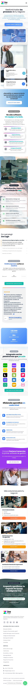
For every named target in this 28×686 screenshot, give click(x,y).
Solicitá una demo (14, 602)
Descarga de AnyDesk (8, 638)
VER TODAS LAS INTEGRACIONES (14, 390)
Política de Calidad (7, 680)
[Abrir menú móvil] (26, 2)
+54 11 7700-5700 (9, 668)
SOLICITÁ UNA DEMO (14, 102)
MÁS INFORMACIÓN (14, 462)
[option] (14, 304)
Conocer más (13, 518)
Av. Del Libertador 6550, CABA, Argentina (14, 673)
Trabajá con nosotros (8, 657)
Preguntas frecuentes (8, 659)
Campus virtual (6, 640)
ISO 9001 (5, 683)
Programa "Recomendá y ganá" (10, 631)
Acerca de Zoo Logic (8, 648)
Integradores (6, 662)
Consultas (5, 642)
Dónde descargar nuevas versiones (11, 633)
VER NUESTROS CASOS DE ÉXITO (14, 283)
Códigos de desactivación (9, 635)
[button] (14, 240)
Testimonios (6, 651)
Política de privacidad (17, 680)
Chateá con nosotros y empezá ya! (13, 598)
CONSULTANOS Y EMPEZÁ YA (13, 24)
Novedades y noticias (8, 653)
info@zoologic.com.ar (10, 670)
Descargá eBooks (7, 655)
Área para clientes (7, 629)
